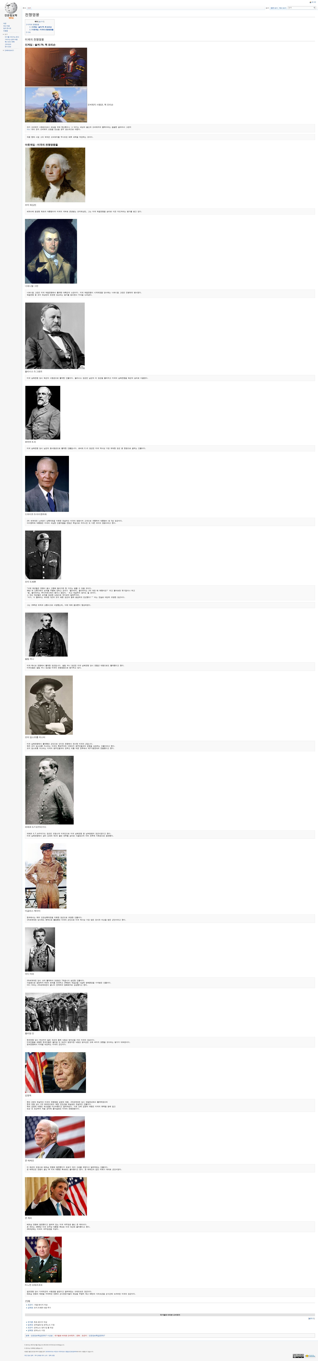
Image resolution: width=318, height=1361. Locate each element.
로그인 (314, 2)
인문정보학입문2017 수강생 (42, 1336)
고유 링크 (8, 44)
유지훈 (30, 1322)
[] (311, 1318)
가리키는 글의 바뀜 (11, 39)
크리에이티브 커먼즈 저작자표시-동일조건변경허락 (61, 1351)
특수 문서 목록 (10, 42)
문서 (24, 8)
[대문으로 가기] (11, 10)
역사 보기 (282, 8)
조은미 (30, 1305)
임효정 (30, 1325)
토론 (29, 8)
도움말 (5, 31)
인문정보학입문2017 (97, 1336)
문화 (78, 1336)
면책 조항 (52, 1355)
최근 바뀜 (6, 26)
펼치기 (311, 1318)
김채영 (30, 1308)
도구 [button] (6, 34)
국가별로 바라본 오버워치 (64, 1336)
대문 (4, 23)
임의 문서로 (7, 28)
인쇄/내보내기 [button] (9, 50)
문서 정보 (8, 47)
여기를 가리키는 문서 (12, 37)
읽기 (267, 8)
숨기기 (41, 21)
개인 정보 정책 (28, 1355)
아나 (28, 129)
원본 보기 (274, 8)
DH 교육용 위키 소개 (41, 1355)
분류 (27, 1336)
